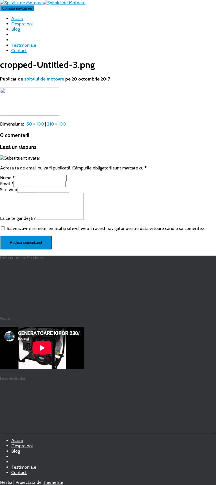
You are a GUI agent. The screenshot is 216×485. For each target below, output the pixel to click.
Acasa (17, 18)
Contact (19, 50)
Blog (15, 29)
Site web (8, 189)
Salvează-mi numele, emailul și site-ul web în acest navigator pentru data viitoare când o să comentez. (106, 228)
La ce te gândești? (18, 218)
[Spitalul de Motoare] (43, 2)
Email (7, 183)
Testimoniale (23, 45)
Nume (7, 177)
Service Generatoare (15, 458)
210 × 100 (56, 124)
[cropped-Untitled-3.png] (29, 114)
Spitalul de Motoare (15, 463)
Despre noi (22, 23)
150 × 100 (34, 124)
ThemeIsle (53, 482)
